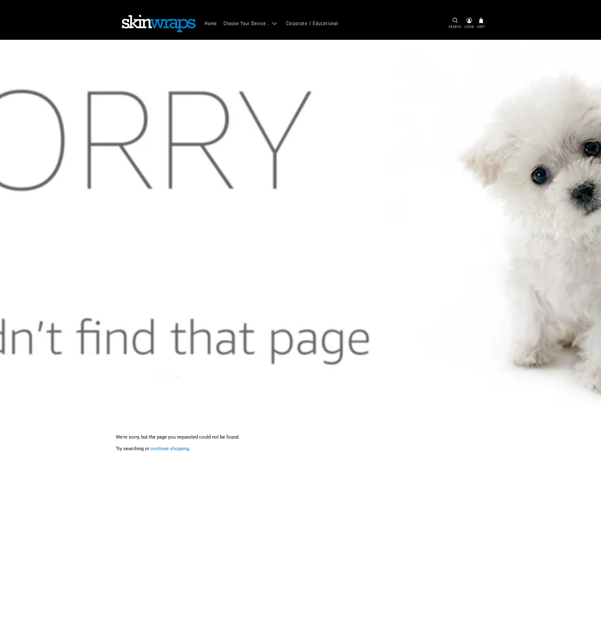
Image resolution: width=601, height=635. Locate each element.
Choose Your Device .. (246, 23)
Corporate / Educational (312, 23)
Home (211, 23)
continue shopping (170, 448)
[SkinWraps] (158, 23)
